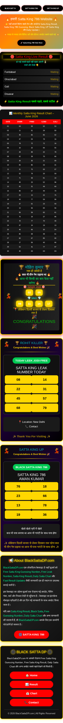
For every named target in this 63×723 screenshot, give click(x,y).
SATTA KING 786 (31, 8)
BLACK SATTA (10, 8)
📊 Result (31, 684)
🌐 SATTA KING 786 (31, 634)
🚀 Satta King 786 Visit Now (31, 43)
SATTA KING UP (53, 8)
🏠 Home (31, 675)
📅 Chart (31, 693)
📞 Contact (31, 702)
